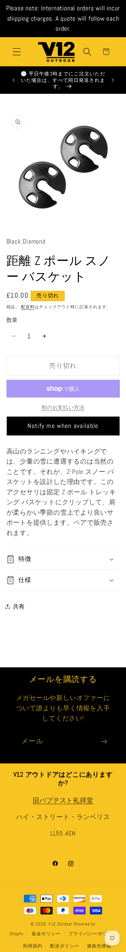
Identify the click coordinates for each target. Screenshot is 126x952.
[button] (16, 51)
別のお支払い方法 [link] (62, 407)
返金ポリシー (46, 933)
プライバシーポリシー (92, 933)
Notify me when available (62, 426)
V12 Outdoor (60, 924)
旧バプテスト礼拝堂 (63, 800)
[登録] (104, 741)
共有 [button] (19, 606)
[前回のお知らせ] (13, 80)
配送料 (28, 307)
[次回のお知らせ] (113, 80)
